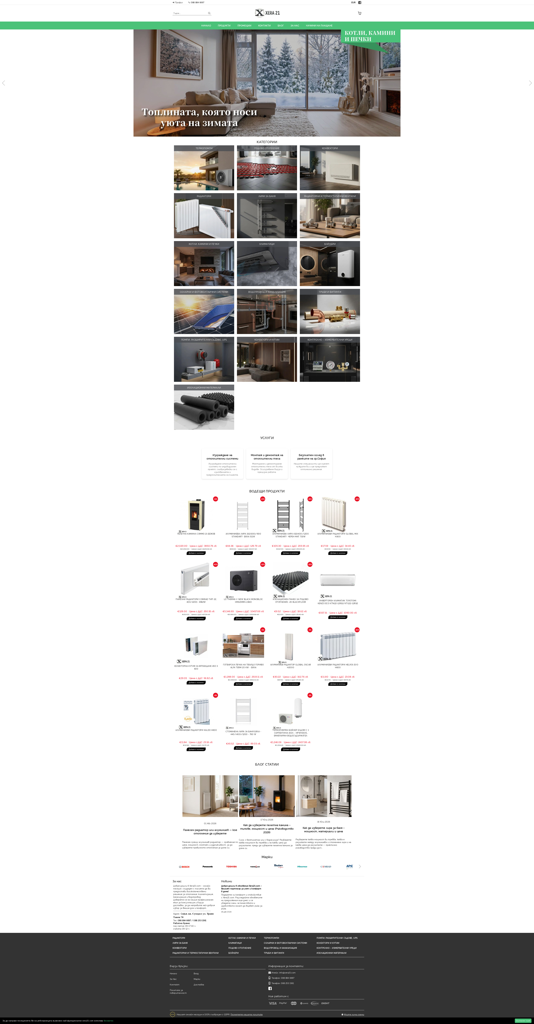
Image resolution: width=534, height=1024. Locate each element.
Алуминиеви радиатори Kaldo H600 (196, 730)
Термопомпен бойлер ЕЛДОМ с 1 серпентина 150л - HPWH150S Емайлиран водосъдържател (290, 733)
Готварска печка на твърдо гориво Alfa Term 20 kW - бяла (243, 666)
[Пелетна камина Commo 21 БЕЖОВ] (196, 515)
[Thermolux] (255, 867)
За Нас (173, 979)
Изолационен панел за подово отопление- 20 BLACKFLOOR (290, 600)
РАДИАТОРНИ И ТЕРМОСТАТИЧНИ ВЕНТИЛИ (196, 952)
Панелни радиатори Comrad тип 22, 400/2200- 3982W (196, 600)
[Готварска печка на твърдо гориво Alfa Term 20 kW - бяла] (243, 646)
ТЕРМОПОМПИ (271, 937)
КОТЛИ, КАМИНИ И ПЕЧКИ (242, 937)
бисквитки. (109, 1021)
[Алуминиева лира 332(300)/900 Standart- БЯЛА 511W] (243, 515)
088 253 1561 (287, 983)
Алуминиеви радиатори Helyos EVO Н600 (337, 666)
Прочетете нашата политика (247, 1014)
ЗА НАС (295, 25)
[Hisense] (302, 867)
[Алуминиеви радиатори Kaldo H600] (196, 711)
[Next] (529, 83)
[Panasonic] (208, 867)
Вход (196, 973)
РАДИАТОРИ (179, 937)
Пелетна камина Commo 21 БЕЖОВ (196, 533)
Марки (197, 979)
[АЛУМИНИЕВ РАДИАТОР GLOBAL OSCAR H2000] (290, 646)
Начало (173, 973)
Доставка (199, 984)
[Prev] (4, 83)
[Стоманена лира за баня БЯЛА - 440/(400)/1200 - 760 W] (243, 711)
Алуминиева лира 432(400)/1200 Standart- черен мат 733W (290, 535)
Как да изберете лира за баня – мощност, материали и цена (324, 829)
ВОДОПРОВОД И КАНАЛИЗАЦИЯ (280, 947)
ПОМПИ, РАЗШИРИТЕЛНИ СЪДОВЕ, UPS (337, 937)
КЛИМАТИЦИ (235, 942)
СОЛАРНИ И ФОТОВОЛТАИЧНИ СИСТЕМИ (285, 942)
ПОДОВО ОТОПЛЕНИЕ (239, 947)
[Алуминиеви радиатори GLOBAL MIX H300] (338, 515)
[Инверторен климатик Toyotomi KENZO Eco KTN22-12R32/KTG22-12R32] (338, 580)
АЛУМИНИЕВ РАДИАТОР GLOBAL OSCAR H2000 (290, 666)
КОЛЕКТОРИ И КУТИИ (328, 942)
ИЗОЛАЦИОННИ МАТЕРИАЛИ (331, 952)
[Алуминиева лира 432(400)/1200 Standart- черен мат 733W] (290, 515)
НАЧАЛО (206, 25)
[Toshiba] (231, 867)
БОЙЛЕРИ (233, 952)
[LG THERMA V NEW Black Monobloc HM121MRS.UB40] (243, 580)
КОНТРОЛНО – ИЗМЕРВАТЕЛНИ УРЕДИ (337, 947)
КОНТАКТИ (264, 25)
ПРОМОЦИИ (244, 25)
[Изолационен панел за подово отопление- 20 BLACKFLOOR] (290, 580)
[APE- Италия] (349, 867)
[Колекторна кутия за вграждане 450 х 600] (196, 646)
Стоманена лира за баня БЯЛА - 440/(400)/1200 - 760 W (243, 732)
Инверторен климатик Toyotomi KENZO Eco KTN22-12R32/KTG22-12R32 (338, 602)
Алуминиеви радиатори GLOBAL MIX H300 (337, 535)
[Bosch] (184, 867)
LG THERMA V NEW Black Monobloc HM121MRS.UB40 (243, 600)
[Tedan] (279, 867)
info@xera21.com (287, 972)
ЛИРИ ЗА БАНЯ (180, 942)
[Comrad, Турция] (326, 867)
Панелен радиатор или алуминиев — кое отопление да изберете (210, 831)
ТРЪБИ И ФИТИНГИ (274, 952)
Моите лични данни (354, 1014)
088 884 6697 (197, 2)
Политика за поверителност (178, 991)
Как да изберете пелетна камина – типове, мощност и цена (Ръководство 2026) (267, 828)
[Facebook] (359, 2)
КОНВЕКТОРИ (180, 947)
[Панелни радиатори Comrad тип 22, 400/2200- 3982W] (196, 580)
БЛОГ (281, 25)
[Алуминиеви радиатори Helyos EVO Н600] (338, 646)
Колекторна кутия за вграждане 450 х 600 (196, 667)
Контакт (175, 984)
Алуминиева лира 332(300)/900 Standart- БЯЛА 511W (243, 535)
